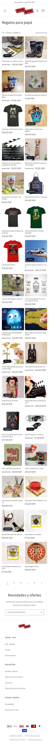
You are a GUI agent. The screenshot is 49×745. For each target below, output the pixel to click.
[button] (5, 11)
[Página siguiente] (41, 582)
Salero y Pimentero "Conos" (34, 468)
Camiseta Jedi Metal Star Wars (12, 129)
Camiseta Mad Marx (8, 265)
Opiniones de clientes (14, 677)
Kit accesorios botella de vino (35, 367)
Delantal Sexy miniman (10, 401)
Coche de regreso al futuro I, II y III (35, 266)
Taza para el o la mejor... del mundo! (11, 198)
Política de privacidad (32, 736)
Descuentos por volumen (15, 688)
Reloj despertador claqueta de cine (35, 402)
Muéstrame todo (11, 710)
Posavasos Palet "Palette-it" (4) (36, 500)
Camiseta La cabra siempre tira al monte (12, 232)
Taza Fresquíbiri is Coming (34, 434)
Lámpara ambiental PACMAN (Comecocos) (12, 334)
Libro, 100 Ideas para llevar (11, 468)
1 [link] (7, 583)
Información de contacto (17, 740)
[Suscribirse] (41, 612)
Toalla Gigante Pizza (32, 566)
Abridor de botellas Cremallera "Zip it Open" (35, 164)
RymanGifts (18, 736)
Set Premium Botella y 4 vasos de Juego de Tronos (35, 300)
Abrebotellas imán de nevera (12, 534)
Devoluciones (10, 655)
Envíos (7, 650)
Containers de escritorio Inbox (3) (12, 501)
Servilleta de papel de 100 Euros (36, 95)
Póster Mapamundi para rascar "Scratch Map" (12, 368)
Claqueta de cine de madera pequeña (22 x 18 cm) (11, 164)
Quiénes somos (11, 671)
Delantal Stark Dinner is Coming (36, 197)
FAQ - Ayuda (10, 644)
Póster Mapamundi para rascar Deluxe (35, 334)
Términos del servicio (35, 740)
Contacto (9, 683)
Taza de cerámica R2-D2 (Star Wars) (12, 96)
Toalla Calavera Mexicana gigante (33, 130)
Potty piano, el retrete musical (12, 61)
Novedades (9, 704)
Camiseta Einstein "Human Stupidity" (34, 232)
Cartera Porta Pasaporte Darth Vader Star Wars (12, 435)
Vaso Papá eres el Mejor (33, 534)
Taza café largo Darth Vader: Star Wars (36, 62)
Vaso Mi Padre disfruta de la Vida (11, 567)
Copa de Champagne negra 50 (12, 299)
